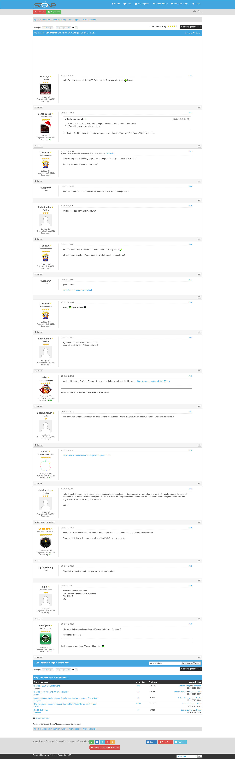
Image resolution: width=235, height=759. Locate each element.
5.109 (138, 704)
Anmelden (40, 12)
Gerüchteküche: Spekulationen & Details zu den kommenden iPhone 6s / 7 (66, 698)
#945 (190, 206)
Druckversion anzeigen (43, 718)
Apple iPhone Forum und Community (50, 20)
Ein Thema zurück (44, 663)
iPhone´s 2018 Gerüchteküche (47, 686)
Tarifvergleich (143, 4)
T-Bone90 (109, 153)
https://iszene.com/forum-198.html (77, 290)
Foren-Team (166, 742)
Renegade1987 (195, 692)
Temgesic (37, 700)
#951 (190, 412)
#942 (190, 113)
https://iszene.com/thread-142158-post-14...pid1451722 (87, 455)
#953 (190, 489)
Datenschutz (83, 741)
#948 (190, 302)
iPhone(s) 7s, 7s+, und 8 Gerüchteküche (51, 692)
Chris (199, 704)
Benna (198, 710)
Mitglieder (181, 742)
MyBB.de (53, 755)
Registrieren (55, 12)
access (36, 694)
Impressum (71, 741)
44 (57, 28)
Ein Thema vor (61, 663)
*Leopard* (197, 686)
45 (61, 28)
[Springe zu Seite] (76, 27)
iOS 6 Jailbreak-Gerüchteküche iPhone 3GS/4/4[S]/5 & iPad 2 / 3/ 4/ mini (65, 704)
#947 (190, 280)
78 (138, 710)
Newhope (37, 713)
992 (138, 692)
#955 (190, 566)
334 (138, 686)
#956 (190, 585)
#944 (190, 186)
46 (65, 28)
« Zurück (46, 28)
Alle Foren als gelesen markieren (106, 747)
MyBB (69, 755)
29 (138, 698)
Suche (197, 4)
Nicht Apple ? (75, 20)
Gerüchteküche (89, 20)
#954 (190, 527)
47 (69, 28)
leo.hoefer (197, 698)
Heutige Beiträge (180, 4)
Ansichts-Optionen (193, 33)
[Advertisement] (117, 56)
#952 (190, 450)
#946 (190, 244)
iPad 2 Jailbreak (41, 710)
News (128, 4)
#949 (190, 337)
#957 (190, 624)
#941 (190, 75)
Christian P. (38, 707)
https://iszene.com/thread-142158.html (153, 381)
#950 (190, 376)
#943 (190, 151)
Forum (117, 4)
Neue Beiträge (161, 4)
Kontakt (152, 742)
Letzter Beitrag (184, 686)
